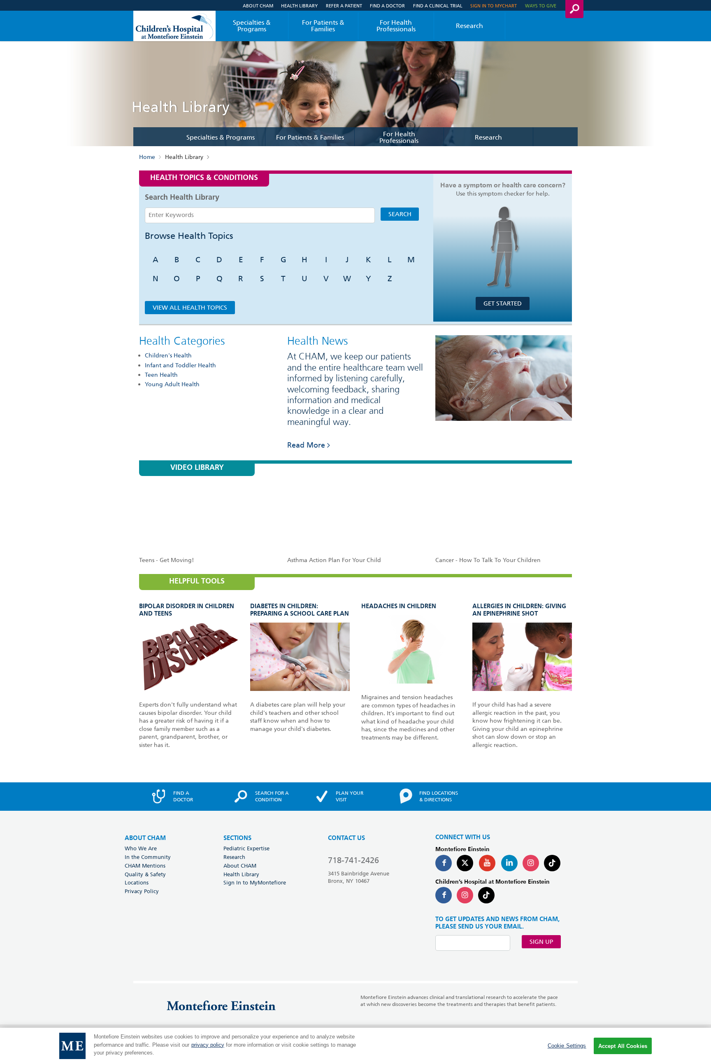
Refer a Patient (344, 5)
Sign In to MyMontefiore (254, 882)
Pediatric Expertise (246, 848)
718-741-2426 (353, 860)
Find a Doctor (387, 5)
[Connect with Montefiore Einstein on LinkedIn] (509, 863)
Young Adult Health (172, 384)
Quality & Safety (145, 874)
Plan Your (349, 796)
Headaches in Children (398, 606)
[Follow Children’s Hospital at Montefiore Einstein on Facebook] (443, 895)
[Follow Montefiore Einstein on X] (465, 863)
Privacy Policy (142, 891)
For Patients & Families (323, 26)
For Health (396, 26)
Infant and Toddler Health (180, 365)
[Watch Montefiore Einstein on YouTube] (487, 863)
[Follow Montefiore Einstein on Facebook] (443, 863)
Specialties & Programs (252, 26)
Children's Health (168, 355)
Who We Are (141, 848)
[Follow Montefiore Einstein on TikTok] (552, 863)
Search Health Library (182, 197)
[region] (355, 1046)
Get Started (502, 303)
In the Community (148, 857)
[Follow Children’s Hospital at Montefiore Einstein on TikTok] (486, 895)
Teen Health (161, 374)
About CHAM (258, 5)
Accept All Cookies (622, 1046)
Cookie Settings (567, 1046)
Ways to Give (540, 5)
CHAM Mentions (145, 865)
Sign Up (541, 941)
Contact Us (346, 838)
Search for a (272, 796)
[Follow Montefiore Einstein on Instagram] (531, 863)
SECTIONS (237, 838)
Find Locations (438, 796)
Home (147, 157)
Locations (137, 882)
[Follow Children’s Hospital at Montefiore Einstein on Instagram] (465, 895)
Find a (183, 796)
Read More (306, 445)
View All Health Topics (190, 307)
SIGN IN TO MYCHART (493, 5)
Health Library (299, 5)
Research (469, 26)
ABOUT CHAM (145, 838)
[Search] (574, 9)
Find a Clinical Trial (437, 5)
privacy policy (207, 1045)
